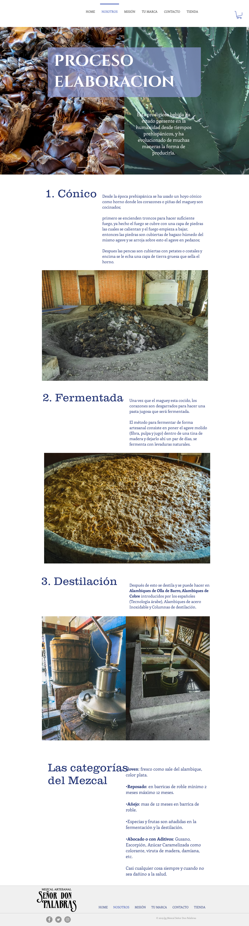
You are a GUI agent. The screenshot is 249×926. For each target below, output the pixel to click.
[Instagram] (67, 919)
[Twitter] (58, 919)
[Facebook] (49, 919)
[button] (239, 15)
